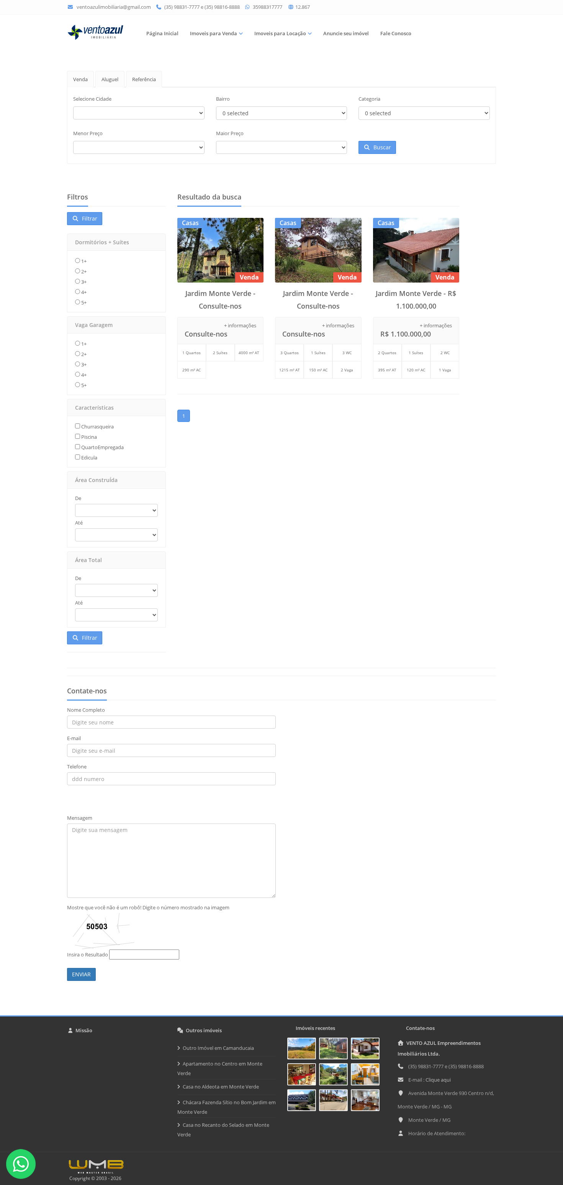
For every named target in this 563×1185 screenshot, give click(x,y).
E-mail (74, 738)
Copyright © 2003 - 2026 (94, 1178)
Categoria (369, 98)
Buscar (380, 147)
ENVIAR (81, 974)
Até (79, 522)
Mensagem (79, 817)
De (78, 498)
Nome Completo (86, 709)
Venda (80, 79)
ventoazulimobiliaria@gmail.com (114, 6)
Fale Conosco (395, 33)
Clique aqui (438, 1079)
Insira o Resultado (87, 954)
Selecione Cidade (92, 98)
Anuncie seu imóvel (346, 33)
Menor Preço (88, 133)
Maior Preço (230, 133)
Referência (144, 79)
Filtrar (88, 218)
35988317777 (267, 6)
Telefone (77, 766)
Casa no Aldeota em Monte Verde (221, 1086)
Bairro (223, 98)
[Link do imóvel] (303, 1049)
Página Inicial (162, 33)
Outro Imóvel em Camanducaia (218, 1047)
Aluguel (109, 79)
